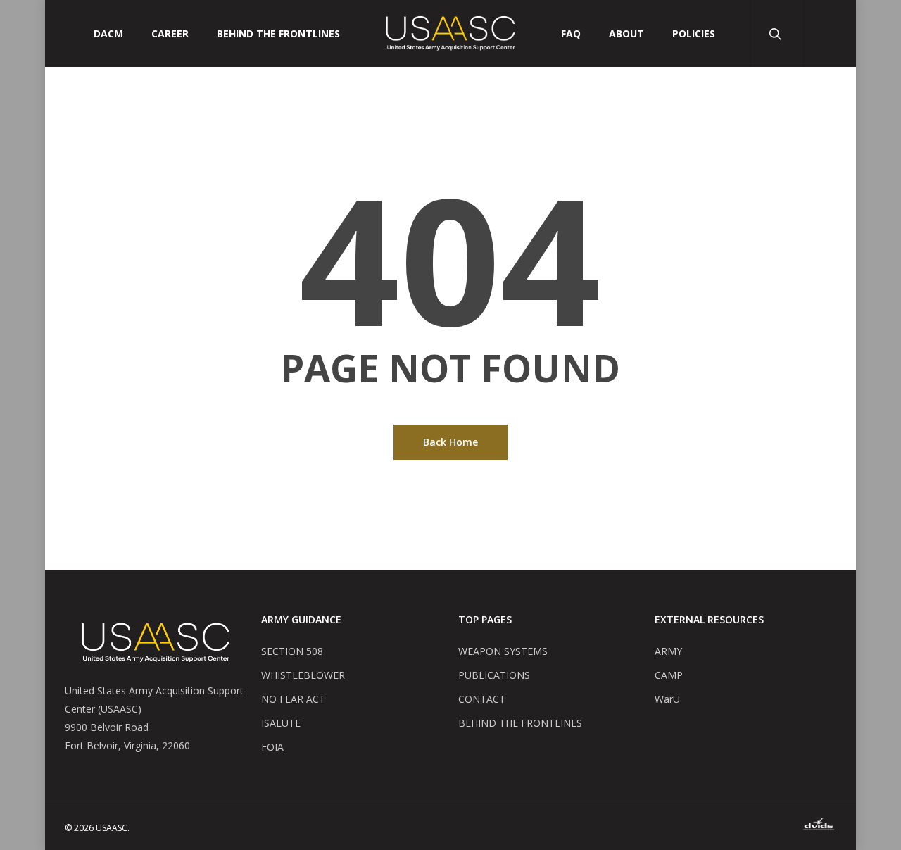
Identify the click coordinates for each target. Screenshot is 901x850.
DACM (108, 34)
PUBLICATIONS (494, 675)
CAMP (669, 675)
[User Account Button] (829, 33)
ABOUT (626, 34)
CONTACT (481, 699)
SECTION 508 (292, 651)
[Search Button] (776, 33)
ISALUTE (281, 723)
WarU (667, 699)
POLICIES (693, 34)
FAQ (571, 34)
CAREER (170, 34)
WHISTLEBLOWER (303, 675)
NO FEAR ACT (293, 699)
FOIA (272, 747)
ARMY (668, 651)
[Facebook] (818, 826)
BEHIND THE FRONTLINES (520, 723)
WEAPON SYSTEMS (503, 651)
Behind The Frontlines (278, 34)
